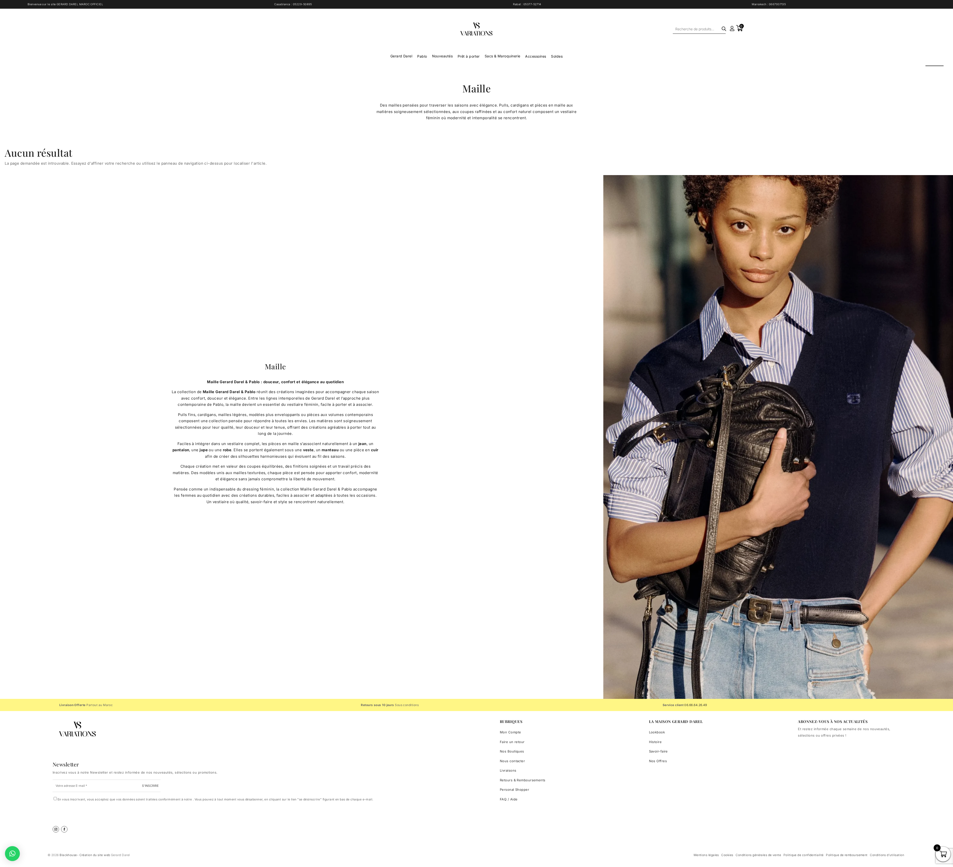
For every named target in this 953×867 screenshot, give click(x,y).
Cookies (727, 855)
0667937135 (777, 4)
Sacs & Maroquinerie (502, 56)
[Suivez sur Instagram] (56, 829)
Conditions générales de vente (758, 855)
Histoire (655, 742)
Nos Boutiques (512, 751)
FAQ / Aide (509, 799)
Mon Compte (510, 732)
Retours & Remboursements (522, 780)
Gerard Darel (401, 56)
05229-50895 (302, 4)
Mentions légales (706, 855)
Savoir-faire (658, 751)
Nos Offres (658, 761)
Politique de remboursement (847, 855)
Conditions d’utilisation (887, 855)
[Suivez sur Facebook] (64, 829)
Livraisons (508, 770)
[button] (12, 853)
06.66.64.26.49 (695, 705)
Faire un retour (512, 742)
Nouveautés (442, 56)
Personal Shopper (514, 790)
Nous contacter (512, 761)
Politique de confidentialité (803, 855)
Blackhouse (68, 855)
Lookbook (657, 732)
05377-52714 (532, 4)
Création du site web (95, 855)
